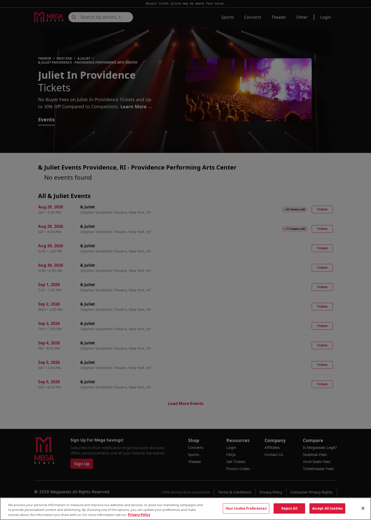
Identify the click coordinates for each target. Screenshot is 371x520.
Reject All (289, 508)
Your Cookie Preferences (246, 508)
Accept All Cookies (327, 508)
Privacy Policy (139, 514)
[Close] (362, 508)
